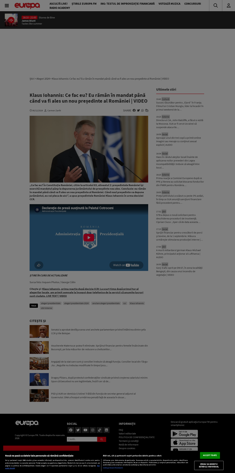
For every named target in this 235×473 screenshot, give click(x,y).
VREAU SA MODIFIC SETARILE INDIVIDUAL (209, 465)
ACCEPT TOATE (210, 455)
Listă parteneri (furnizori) (113, 468)
